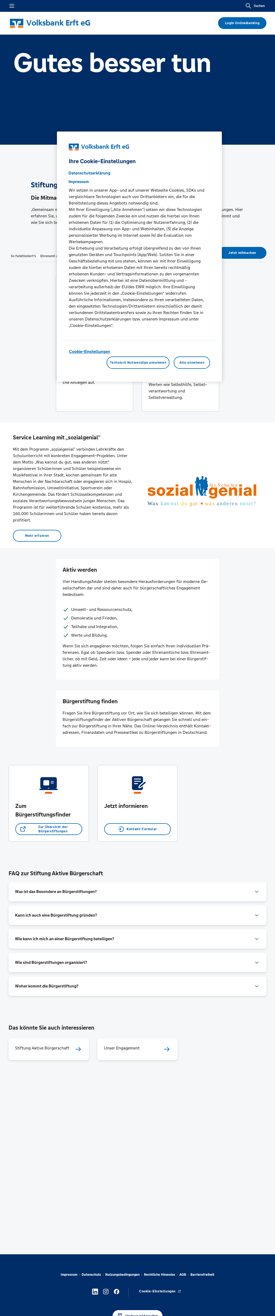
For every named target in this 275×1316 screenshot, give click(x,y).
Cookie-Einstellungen (89, 351)
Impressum (69, 1275)
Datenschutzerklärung (89, 173)
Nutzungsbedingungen (122, 1275)
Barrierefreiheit (202, 1275)
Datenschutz (91, 1275)
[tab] (23, 256)
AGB (182, 1275)
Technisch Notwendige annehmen (138, 362)
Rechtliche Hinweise (159, 1275)
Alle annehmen (191, 362)
